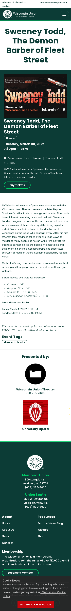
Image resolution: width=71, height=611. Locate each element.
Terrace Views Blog (50, 523)
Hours (6, 523)
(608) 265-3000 (35, 487)
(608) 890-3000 (35, 507)
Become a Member (20, 573)
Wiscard (43, 530)
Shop (40, 536)
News (5, 536)
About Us (8, 530)
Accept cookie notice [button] (35, 604)
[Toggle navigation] (64, 14)
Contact (7, 543)
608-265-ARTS (35, 393)
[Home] (20, 14)
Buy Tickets (17, 185)
